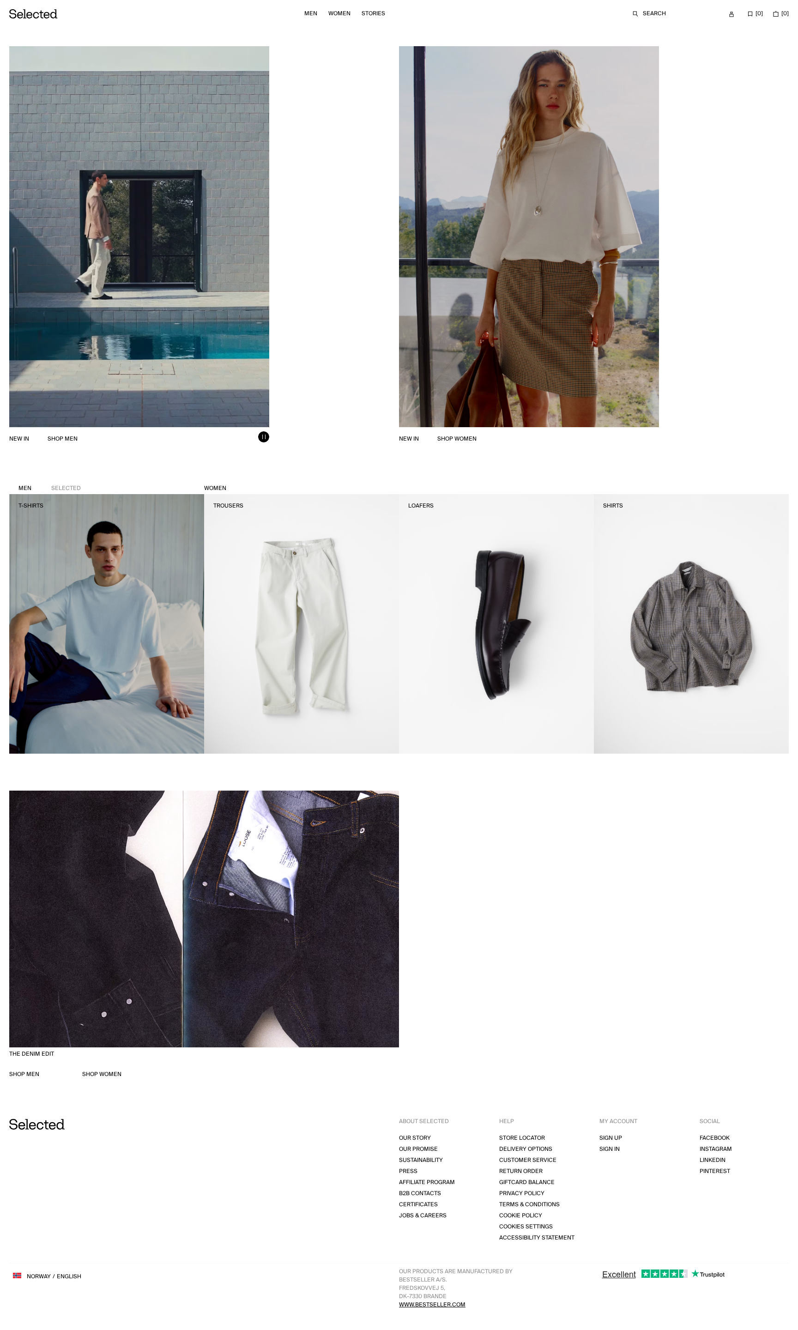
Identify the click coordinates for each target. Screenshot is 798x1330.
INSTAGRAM (716, 1149)
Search (654, 13)
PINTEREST (715, 1171)
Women (339, 13)
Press (408, 1171)
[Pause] (263, 436)
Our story (415, 1138)
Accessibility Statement (536, 1238)
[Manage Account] (731, 14)
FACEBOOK (715, 1138)
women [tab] (215, 488)
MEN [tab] (49, 488)
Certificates (418, 1204)
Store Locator (522, 1138)
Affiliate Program (427, 1182)
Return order (521, 1171)
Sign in (609, 1149)
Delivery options (525, 1149)
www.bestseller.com (432, 1305)
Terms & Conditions (529, 1204)
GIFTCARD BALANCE (527, 1182)
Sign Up (610, 1138)
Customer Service (527, 1160)
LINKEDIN (712, 1160)
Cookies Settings (526, 1227)
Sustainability (421, 1160)
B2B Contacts (420, 1193)
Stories (373, 13)
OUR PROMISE (418, 1149)
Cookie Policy (520, 1216)
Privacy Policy (521, 1193)
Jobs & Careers (423, 1216)
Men (310, 13)
